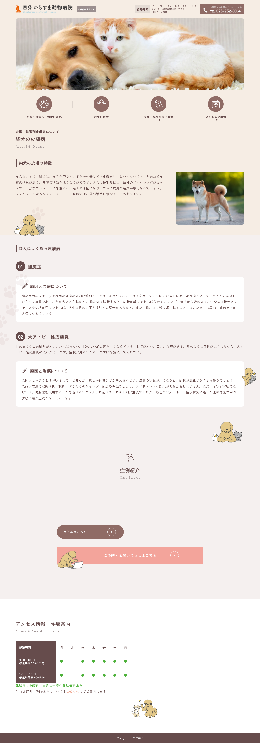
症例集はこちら (75, 531)
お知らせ (72, 691)
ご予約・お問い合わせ (130, 555)
